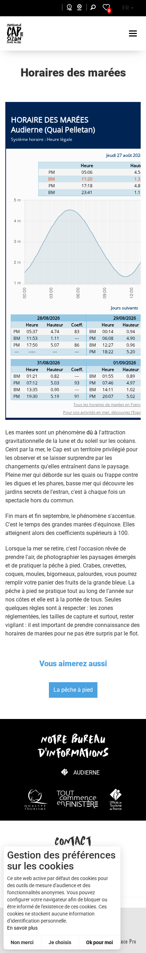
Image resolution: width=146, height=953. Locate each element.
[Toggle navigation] (134, 33)
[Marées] (67, 8)
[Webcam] (83, 8)
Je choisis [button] (60, 942)
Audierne (86, 772)
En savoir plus (22, 928)
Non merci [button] (22, 942)
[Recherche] (94, 8)
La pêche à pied (73, 689)
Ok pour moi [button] (99, 942)
